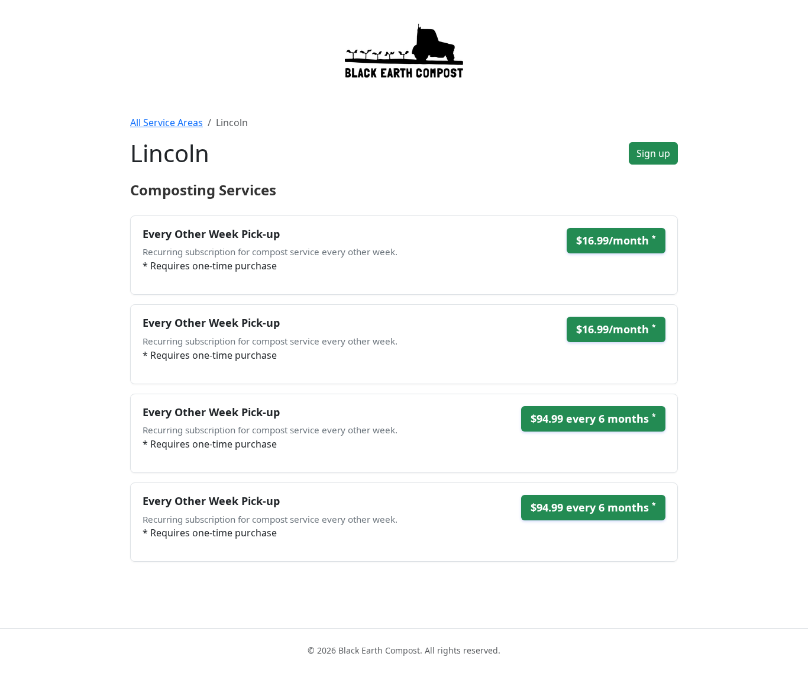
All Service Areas (166, 122)
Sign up (653, 153)
